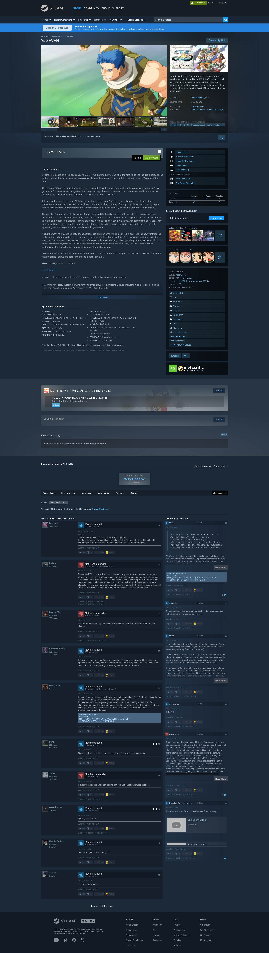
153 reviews (53, 526)
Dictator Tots (55, 612)
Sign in (47, 136)
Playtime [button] (120, 493)
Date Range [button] (103, 493)
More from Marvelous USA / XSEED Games (80, 390)
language (220, 3)
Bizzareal (53, 523)
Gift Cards (130, 945)
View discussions (177, 340)
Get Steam (205, 925)
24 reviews (53, 566)
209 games (53, 745)
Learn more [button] (216, 218)
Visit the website (177, 293)
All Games (45, 36)
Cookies (177, 940)
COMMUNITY (91, 8)
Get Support (205, 935)
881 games (53, 844)
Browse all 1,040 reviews (101, 906)
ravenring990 (55, 807)
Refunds (177, 945)
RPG (180, 125)
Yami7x (52, 873)
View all (224, 434)
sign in (210, 3)
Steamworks (131, 935)
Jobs (155, 930)
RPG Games (57, 36)
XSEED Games (198, 109)
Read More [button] (220, 567)
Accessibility (179, 930)
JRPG (186, 125)
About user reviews (203, 466)
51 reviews (53, 748)
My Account (205, 940)
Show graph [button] (218, 493)
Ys (180, 284)
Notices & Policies (182, 935)
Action (173, 125)
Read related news (178, 336)
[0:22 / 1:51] (104, 80)
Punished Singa (57, 649)
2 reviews (53, 810)
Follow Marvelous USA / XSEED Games (80, 397)
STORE (77, 8)
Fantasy (217, 125)
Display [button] (133, 493)
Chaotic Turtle (56, 841)
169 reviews (53, 618)
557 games (53, 777)
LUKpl (52, 742)
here (92, 443)
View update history (178, 332)
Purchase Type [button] (68, 493)
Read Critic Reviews (192, 370)
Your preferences (220, 466)
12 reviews (53, 654)
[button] (46, 19)
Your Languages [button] (57, 502)
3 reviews (53, 876)
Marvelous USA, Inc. (216, 109)
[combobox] (188, 19)
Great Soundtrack (198, 125)
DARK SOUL (55, 686)
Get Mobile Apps (207, 930)
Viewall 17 (220, 257)
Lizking (52, 563)
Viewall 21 (219, 235)
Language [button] (86, 493)
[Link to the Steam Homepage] (52, 10)
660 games (53, 615)
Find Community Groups (180, 345)
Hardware (157, 935)
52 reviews (53, 779)
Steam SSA (131, 930)
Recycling (157, 940)
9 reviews (53, 847)
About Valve (158, 925)
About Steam (132, 925)
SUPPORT (118, 8)
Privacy (177, 925)
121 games (53, 652)
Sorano (52, 773)
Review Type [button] (48, 493)
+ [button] (223, 125)
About (105, 8)
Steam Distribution (134, 940)
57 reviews (53, 689)
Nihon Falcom (197, 107)
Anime (209, 125)
